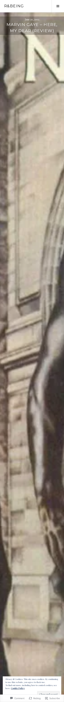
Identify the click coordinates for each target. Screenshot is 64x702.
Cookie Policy (18, 688)
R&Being (14, 6)
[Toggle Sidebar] (58, 6)
